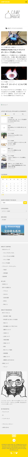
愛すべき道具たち (12, 47)
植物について (6, 356)
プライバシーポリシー (7, 424)
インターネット (6, 418)
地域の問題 (6, 339)
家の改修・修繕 (7, 316)
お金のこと (10, 163)
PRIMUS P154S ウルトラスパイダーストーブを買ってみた (13, 50)
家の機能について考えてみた (10, 326)
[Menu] (26, 2)
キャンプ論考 (10, 117)
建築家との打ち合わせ (8, 360)
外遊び (5, 269)
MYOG (5, 301)
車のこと (21, 163)
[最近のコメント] (22, 114)
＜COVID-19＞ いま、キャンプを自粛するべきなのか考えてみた (17, 120)
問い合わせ (22, 402)
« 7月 (2, 194)
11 (6, 186)
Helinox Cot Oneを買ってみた (15, 135)
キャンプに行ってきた (8, 253)
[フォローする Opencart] (14, 453)
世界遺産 (5, 273)
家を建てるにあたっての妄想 (10, 319)
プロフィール (13, 402)
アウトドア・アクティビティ (9, 266)
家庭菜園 (5, 353)
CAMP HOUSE (5, 2)
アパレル (5, 291)
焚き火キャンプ (6, 249)
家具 (4, 346)
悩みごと (5, 323)
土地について (6, 336)
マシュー (5, 366)
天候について (6, 343)
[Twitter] (17, 453)
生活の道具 (6, 297)
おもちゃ (5, 294)
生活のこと (5, 284)
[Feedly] (11, 453)
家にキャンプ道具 (7, 350)
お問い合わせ (5, 427)
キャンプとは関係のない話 (14, 150)
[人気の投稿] (5, 114)
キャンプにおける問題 (8, 256)
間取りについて (7, 329)
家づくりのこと (6, 312)
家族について (10, 148)
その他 (9, 125)
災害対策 (4, 276)
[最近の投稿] (14, 114)
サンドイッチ (5, 412)
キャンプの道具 (4, 47)
